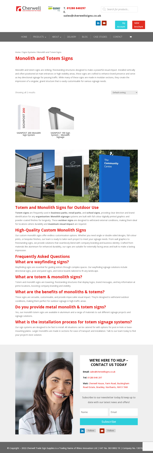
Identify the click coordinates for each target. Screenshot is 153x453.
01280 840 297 (95, 377)
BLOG (85, 36)
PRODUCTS (38, 36)
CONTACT (117, 36)
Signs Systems (29, 52)
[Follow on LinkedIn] (98, 23)
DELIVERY (71, 36)
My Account (121, 25)
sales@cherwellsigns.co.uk (102, 371)
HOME (24, 36)
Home (18, 52)
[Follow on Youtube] (104, 23)
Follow (91, 430)
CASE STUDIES (100, 36)
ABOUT (55, 36)
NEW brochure (138, 25)
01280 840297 (76, 8)
